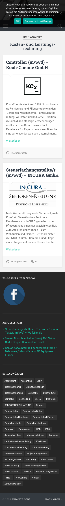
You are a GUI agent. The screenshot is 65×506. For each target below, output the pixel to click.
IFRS (47, 429)
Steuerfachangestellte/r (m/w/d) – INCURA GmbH (32, 172)
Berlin (39, 381)
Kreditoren (41, 441)
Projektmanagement (37, 453)
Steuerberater (47, 459)
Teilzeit (8, 477)
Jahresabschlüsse (35, 435)
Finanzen (9, 429)
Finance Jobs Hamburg (16, 417)
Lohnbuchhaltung (40, 447)
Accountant (10, 381)
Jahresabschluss (13, 435)
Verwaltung (21, 477)
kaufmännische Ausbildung (18, 441)
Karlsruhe (53, 435)
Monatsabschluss (13, 453)
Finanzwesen (24, 429)
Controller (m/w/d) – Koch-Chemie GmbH (27, 64)
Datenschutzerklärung (38, 21)
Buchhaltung (49, 393)
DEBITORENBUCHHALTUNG (18, 405)
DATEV (38, 399)
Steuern (27, 471)
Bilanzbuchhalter (13, 387)
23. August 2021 (18, 261)
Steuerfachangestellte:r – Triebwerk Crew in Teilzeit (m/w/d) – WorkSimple (31, 331)
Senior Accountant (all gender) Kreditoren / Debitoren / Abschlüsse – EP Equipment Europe (31, 351)
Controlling (24, 399)
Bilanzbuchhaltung (14, 393)
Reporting (31, 459)
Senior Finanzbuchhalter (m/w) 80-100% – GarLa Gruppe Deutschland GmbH (30, 340)
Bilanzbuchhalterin (35, 387)
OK (18, 21)
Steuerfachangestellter (35, 465)
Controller (9, 399)
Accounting (26, 381)
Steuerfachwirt (12, 471)
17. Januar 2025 (18, 152)
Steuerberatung (12, 465)
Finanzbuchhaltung (36, 423)
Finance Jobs (11, 411)
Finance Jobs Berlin (32, 411)
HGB (38, 429)
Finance (40, 405)
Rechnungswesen (13, 459)
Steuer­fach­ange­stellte (46, 471)
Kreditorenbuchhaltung (16, 447)
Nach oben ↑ (53, 499)
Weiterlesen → (15, 140)
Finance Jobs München (43, 417)
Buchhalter (33, 393)
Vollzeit (35, 477)
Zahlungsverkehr (13, 483)
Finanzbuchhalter (13, 423)
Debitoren (51, 399)
